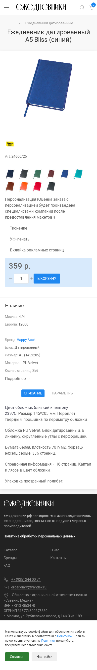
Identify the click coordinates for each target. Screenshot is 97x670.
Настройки (44, 657)
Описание (33, 393)
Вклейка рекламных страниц (36, 250)
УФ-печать (19, 239)
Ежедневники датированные (49, 23)
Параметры (62, 393)
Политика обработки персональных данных (39, 536)
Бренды (10, 558)
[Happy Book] (10, 143)
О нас (54, 550)
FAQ (7, 566)
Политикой (64, 636)
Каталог (10, 550)
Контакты (58, 558)
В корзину (47, 279)
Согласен (17, 657)
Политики (48, 640)
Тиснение (18, 228)
